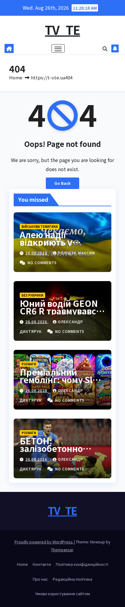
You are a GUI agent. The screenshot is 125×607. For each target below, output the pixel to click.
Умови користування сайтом (62, 593)
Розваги (29, 364)
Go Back (62, 183)
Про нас (40, 579)
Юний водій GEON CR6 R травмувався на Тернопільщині (60, 310)
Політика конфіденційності (82, 564)
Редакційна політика (72, 579)
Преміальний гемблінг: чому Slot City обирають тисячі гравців (60, 383)
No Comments (42, 262)
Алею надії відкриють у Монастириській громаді (55, 245)
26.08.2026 (37, 252)
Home (15, 77)
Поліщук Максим (76, 252)
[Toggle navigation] (58, 48)
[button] (105, 48)
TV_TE (62, 29)
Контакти (42, 564)
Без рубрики (32, 295)
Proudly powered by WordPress (44, 542)
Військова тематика (40, 226)
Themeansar (62, 549)
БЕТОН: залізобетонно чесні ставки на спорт (53, 452)
